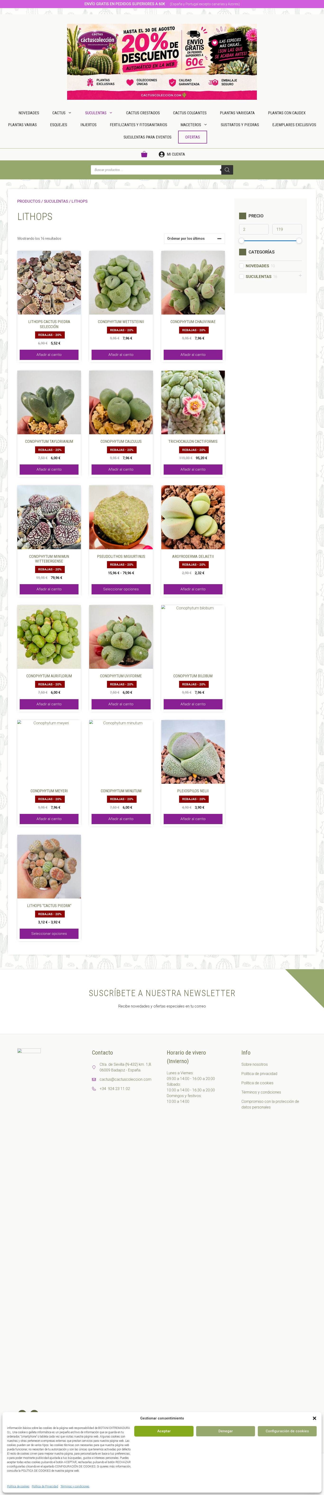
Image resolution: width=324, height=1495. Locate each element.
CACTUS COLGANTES (190, 112)
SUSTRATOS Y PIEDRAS (240, 124)
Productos (28, 201)
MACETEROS (191, 124)
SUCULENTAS (95, 112)
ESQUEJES (58, 124)
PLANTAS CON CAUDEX (286, 112)
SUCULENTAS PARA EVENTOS (147, 137)
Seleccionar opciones (121, 589)
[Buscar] (227, 170)
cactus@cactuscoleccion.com (125, 1079)
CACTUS (58, 112)
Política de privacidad (259, 1073)
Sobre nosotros (254, 1064)
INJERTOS (88, 124)
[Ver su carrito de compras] (144, 154)
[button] (314, 1418)
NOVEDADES (29, 112)
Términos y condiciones (74, 1486)
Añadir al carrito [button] (49, 355)
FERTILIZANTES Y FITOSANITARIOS (138, 124)
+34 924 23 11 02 (115, 1088)
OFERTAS (192, 137)
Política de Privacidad (45, 1486)
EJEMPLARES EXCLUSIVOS (294, 124)
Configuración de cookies (287, 1431)
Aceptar (164, 1431)
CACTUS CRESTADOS (143, 112)
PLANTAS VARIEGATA (237, 112)
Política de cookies (18, 1486)
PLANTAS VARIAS (22, 124)
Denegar (225, 1431)
